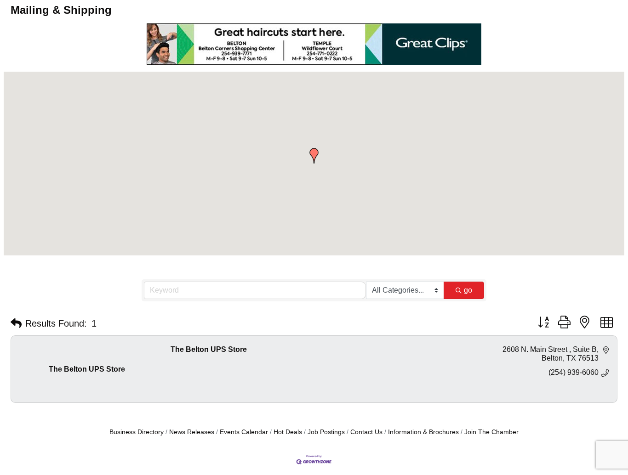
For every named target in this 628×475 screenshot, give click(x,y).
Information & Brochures (423, 432)
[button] (314, 156)
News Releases (191, 432)
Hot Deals (288, 432)
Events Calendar (244, 432)
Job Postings (326, 432)
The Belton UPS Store (209, 349)
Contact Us (366, 432)
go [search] (468, 290)
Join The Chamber (491, 432)
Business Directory (136, 432)
